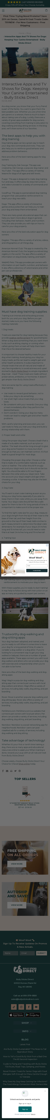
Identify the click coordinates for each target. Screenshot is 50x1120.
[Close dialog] (47, 545)
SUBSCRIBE (37, 570)
